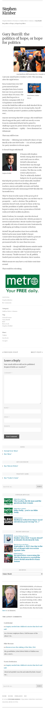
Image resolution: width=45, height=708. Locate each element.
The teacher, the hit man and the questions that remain (27, 502)
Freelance (25, 536)
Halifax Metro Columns (9, 311)
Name (6, 408)
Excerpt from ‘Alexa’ (11, 451)
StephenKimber (7, 300)
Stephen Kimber (9, 11)
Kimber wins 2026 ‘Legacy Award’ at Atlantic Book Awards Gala (28, 539)
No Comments (6, 303)
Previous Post (11, 352)
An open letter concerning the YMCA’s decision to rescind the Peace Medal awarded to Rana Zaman (27, 558)
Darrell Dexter (7, 317)
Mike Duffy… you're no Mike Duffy (26, 511)
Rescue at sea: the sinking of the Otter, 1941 (21, 647)
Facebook (5, 338)
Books (10, 696)
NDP (3, 322)
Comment (8, 373)
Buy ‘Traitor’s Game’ (11, 478)
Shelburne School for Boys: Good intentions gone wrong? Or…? (28, 521)
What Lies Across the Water (21, 544)
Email (6, 417)
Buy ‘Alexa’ (8, 454)
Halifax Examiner (18, 518)
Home (4, 696)
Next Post (36, 352)
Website (7, 426)
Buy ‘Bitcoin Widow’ (11, 466)
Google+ (5, 341)
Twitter (4, 335)
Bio (25, 696)
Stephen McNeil (7, 326)
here (4, 610)
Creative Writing (18, 536)
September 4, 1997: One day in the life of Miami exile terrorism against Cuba (28, 548)
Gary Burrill (6, 319)
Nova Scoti (5, 324)
